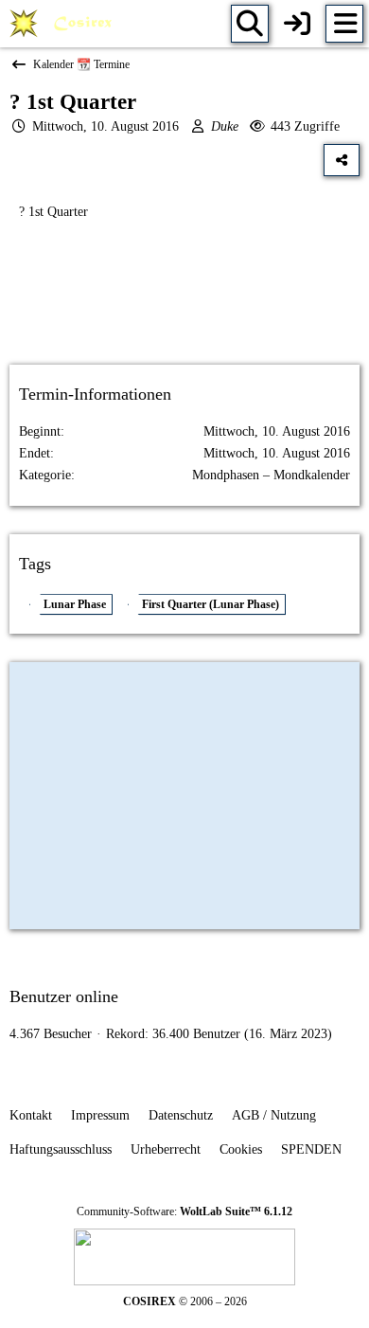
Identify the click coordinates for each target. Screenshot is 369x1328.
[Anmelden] (297, 23)
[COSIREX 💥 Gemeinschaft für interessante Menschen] (64, 24)
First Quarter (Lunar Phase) (210, 604)
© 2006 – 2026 (185, 1301)
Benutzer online (63, 996)
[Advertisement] (184, 308)
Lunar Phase (75, 604)
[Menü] (344, 24)
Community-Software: (184, 1211)
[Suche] (250, 24)
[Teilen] (342, 160)
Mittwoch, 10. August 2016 (105, 126)
